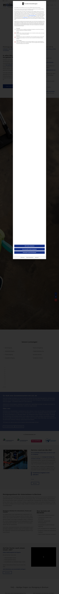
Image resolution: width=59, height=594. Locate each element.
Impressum (36, 257)
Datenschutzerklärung (32, 15)
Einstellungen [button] (25, 17)
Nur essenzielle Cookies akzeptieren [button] (29, 249)
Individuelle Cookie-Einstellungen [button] (29, 252)
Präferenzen (22, 257)
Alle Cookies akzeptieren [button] (29, 245)
